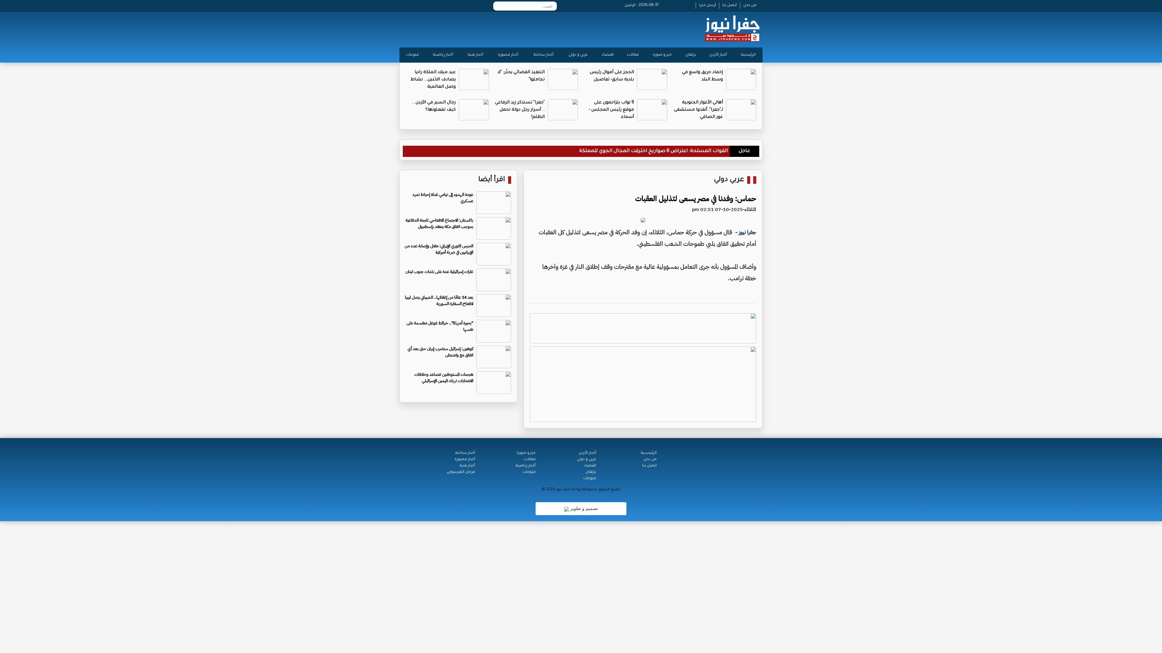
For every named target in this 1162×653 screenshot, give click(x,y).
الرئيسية (748, 55)
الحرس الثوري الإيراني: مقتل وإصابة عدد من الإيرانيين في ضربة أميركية (439, 249)
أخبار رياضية (443, 55)
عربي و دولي (578, 55)
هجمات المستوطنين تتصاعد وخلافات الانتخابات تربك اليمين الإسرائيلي (443, 377)
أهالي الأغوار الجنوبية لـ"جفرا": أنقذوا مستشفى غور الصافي (698, 110)
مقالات (633, 55)
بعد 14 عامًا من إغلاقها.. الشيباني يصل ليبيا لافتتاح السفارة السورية (439, 300)
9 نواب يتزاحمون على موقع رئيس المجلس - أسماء (611, 110)
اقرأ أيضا (491, 180)
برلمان (690, 55)
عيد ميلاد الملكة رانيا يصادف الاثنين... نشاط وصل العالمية (433, 79)
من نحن (750, 5)
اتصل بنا (729, 5)
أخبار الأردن (718, 55)
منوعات (412, 55)
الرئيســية (649, 453)
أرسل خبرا (707, 5)
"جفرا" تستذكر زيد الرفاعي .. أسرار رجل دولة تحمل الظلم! (520, 110)
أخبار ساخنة (543, 55)
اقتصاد (608, 55)
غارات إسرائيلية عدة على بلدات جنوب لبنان (439, 271)
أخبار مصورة (508, 55)
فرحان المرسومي (461, 472)
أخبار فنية (475, 55)
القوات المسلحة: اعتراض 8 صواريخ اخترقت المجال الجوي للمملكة (653, 151)
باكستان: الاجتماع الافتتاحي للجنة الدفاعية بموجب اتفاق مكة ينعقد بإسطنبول (439, 223)
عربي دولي (729, 180)
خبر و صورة (662, 55)
